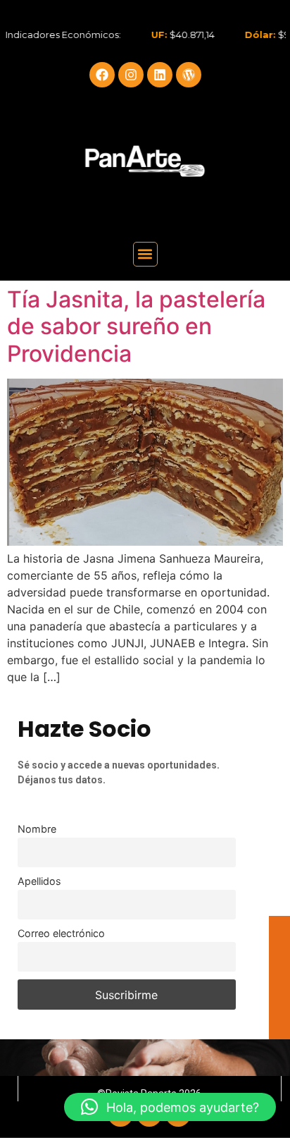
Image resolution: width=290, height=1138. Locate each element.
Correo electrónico (61, 933)
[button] (145, 254)
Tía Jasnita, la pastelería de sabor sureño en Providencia (136, 326)
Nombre (37, 829)
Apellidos (39, 881)
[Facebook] (102, 74)
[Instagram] (131, 74)
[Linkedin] (159, 74)
